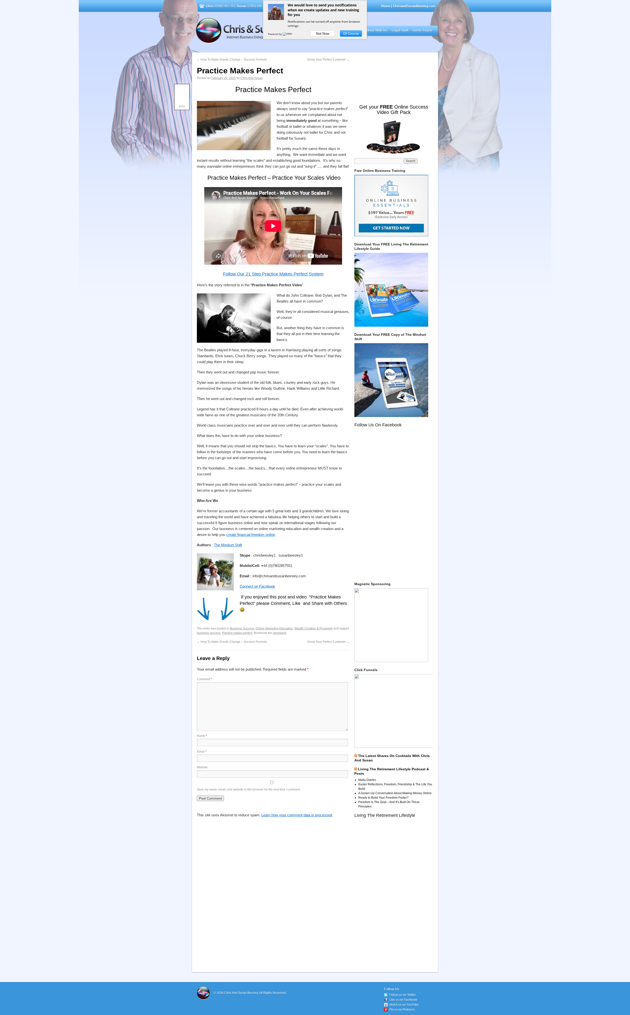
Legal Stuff (400, 30)
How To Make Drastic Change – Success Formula (232, 59)
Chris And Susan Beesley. (241, 993)
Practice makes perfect (237, 633)
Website (202, 767)
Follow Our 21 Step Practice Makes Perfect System (273, 274)
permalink (279, 633)
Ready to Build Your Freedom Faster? (383, 797)
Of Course (351, 33)
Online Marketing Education (274, 628)
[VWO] (288, 34)
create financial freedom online (250, 534)
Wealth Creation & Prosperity (313, 628)
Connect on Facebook (257, 586)
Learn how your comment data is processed (296, 815)
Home (385, 6)
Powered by (275, 34)
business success (208, 633)
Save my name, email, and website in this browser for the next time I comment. (249, 789)
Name (202, 736)
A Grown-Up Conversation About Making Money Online (395, 793)
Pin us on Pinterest (401, 1009)
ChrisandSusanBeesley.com (259, 30)
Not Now (322, 33)
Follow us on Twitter (402, 995)
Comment (204, 679)
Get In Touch (422, 30)
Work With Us (376, 30)
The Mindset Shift (228, 545)
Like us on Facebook (403, 999)
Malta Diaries (367, 780)
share (182, 105)
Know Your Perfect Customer (328, 59)
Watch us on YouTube (404, 1004)
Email (201, 751)
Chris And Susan (251, 78)
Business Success (242, 628)
